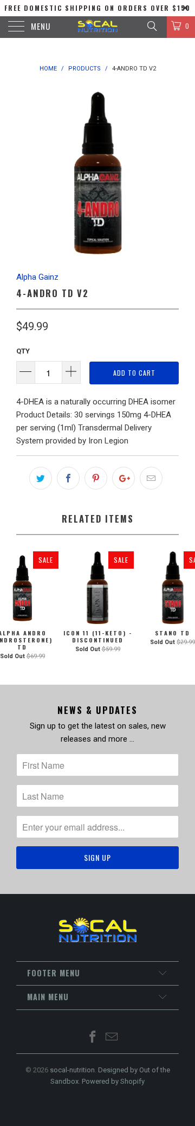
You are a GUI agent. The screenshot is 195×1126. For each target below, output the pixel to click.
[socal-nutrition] (97, 27)
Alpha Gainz (37, 277)
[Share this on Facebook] (68, 478)
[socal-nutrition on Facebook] (93, 1038)
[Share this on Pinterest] (95, 478)
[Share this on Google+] (123, 478)
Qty (23, 351)
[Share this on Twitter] (40, 478)
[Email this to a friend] (151, 478)
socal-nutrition (72, 1070)
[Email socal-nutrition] (112, 1038)
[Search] (151, 26)
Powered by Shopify (113, 1081)
